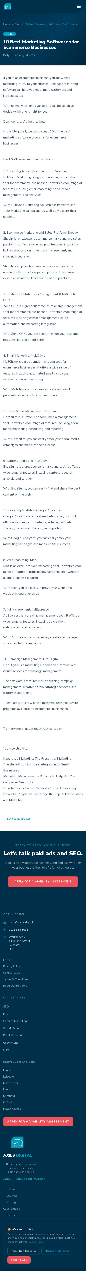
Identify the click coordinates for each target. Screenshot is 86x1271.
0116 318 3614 (18, 930)
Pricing (11, 1202)
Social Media (11, 1028)
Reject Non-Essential (23, 1251)
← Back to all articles (17, 819)
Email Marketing (13, 1035)
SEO (6, 1006)
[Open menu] (79, 6)
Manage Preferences (57, 1251)
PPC (5, 1014)
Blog (17, 24)
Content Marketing (15, 1021)
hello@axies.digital (21, 922)
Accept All (19, 1260)
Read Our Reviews (15, 986)
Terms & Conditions (15, 979)
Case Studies (11, 1209)
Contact (12, 1215)
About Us (12, 1196)
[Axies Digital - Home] (7, 6)
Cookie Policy (11, 973)
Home (7, 24)
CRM (6, 1050)
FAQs (6, 960)
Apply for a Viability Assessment (43, 881)
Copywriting (10, 1043)
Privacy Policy (11, 966)
